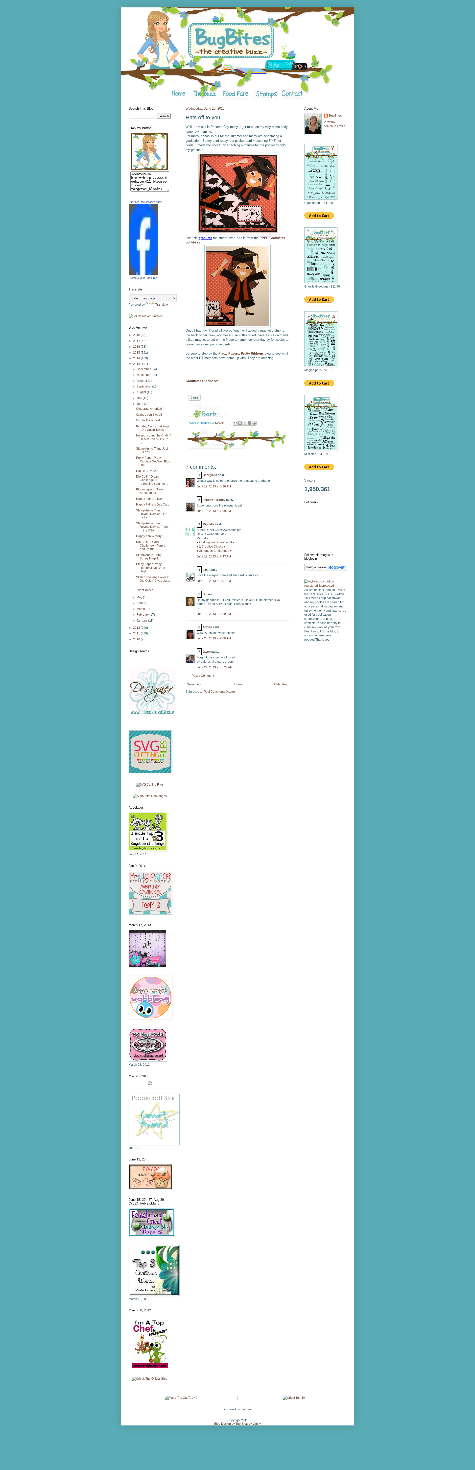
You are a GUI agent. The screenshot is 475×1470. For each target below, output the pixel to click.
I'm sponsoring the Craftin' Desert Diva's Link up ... (153, 439)
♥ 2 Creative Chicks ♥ (211, 546)
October (142, 381)
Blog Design (222, 1423)
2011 (137, 633)
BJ (205, 594)
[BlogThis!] (240, 423)
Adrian (207, 627)
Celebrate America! (149, 408)
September (144, 386)
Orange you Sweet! (149, 414)
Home (238, 684)
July (140, 398)
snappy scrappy (214, 500)
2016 (137, 346)
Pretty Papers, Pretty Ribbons (241, 353)
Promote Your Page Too (143, 277)
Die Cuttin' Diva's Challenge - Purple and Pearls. (150, 545)
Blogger (245, 1409)
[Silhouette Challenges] (150, 796)
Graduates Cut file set (202, 381)
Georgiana (210, 475)
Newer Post (194, 684)
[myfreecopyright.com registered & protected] (325, 585)
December (144, 369)
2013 (137, 364)
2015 (137, 352)
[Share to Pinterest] (254, 423)
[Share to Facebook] (249, 423)
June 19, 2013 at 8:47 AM (214, 556)
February (143, 614)
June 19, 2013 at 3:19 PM (214, 614)
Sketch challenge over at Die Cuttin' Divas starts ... (153, 581)
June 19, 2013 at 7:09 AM (214, 511)
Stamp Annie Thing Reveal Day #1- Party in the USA (152, 527)
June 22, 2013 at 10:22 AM (215, 667)
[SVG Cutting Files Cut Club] (150, 784)
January (142, 620)
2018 (137, 335)
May (140, 597)
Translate (161, 304)
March (141, 609)
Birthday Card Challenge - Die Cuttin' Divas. (152, 428)
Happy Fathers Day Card (152, 504)
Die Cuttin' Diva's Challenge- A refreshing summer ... (152, 480)
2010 (137, 639)
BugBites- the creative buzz (145, 201)
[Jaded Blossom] (152, 714)
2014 (137, 358)
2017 (137, 341)
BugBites (335, 115)
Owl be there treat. (148, 420)
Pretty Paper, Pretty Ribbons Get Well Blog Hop (153, 461)
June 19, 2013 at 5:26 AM (214, 486)
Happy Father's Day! (149, 499)
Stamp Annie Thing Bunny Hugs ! (149, 556)
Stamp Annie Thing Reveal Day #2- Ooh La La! (151, 514)
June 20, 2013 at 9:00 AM (214, 638)
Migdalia (208, 524)
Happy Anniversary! (149, 536)
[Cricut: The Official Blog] (149, 1378)
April (140, 603)
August (142, 392)
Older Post (281, 684)
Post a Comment (203, 675)
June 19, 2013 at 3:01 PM (214, 581)
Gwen (207, 651)
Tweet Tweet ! (145, 590)
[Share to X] (244, 423)
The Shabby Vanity (248, 1423)
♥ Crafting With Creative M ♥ (215, 542)
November (144, 375)
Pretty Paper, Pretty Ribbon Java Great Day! (150, 567)
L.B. (205, 570)
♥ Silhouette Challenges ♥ (214, 551)
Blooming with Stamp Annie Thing (150, 491)
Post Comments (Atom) (219, 691)
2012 (137, 627)
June (140, 404)
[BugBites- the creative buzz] (143, 273)
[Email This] (235, 423)
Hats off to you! (146, 471)
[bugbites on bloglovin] (325, 570)
